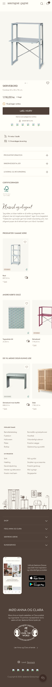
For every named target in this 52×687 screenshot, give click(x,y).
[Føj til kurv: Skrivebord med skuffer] (28, 404)
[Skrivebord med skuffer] (16, 381)
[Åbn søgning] (41, 3)
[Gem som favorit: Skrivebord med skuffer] (26, 367)
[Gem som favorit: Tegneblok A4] (26, 303)
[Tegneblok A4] (16, 317)
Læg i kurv (26, 110)
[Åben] (4, 3)
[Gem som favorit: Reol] (25, 242)
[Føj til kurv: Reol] (26, 277)
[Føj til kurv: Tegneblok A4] (28, 341)
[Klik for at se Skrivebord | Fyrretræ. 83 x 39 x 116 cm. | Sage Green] (26, 45)
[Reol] (15, 255)
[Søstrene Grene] (18, 3)
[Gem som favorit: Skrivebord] (47, 82)
